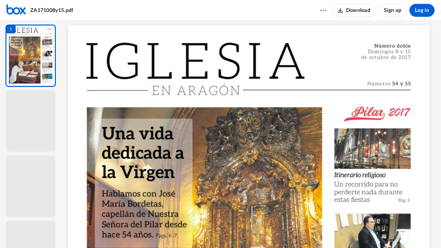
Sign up (392, 10)
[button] (30, 56)
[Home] (16, 10)
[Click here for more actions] (323, 10)
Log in (422, 10)
